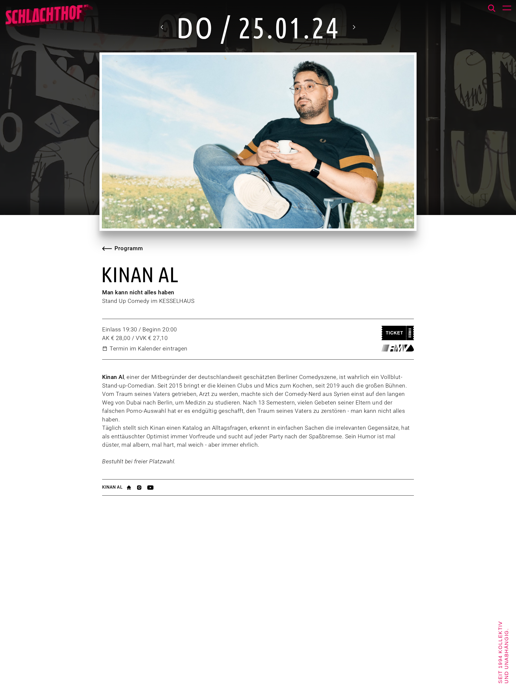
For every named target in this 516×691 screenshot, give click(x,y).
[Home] (48, 19)
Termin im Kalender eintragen (149, 348)
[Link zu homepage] (132, 487)
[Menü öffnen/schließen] (507, 9)
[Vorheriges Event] (162, 27)
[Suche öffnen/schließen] (492, 8)
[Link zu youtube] (153, 487)
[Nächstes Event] (353, 27)
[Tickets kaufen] (398, 333)
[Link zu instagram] (142, 487)
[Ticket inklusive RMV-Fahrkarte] (398, 348)
